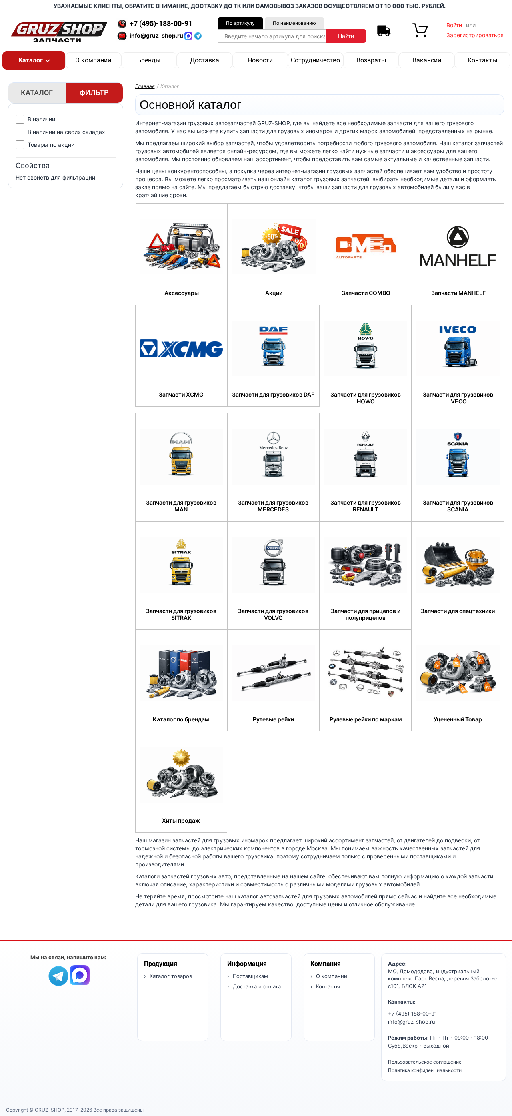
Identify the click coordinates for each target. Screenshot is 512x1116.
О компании (93, 60)
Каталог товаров (170, 976)
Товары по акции (51, 144)
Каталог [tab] (37, 92)
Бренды (148, 60)
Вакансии (426, 60)
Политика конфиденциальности (425, 1070)
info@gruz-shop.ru (411, 1021)
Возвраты (371, 60)
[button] (33, 60)
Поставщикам (249, 976)
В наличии (41, 119)
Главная (145, 86)
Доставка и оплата (256, 986)
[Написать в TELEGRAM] (198, 35)
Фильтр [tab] (94, 92)
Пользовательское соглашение (425, 1062)
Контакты (482, 60)
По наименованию (294, 23)
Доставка (204, 60)
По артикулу (240, 23)
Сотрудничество (315, 60)
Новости (260, 60)
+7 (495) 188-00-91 (412, 1013)
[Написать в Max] (80, 974)
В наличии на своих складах (66, 131)
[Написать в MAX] (189, 35)
